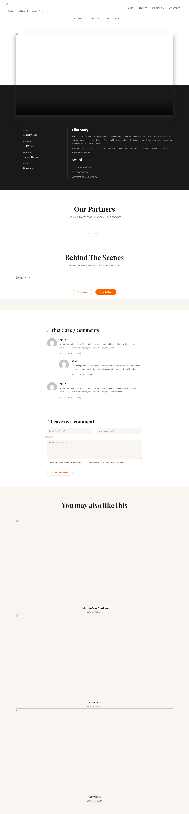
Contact (175, 8)
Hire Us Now (106, 292)
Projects (158, 8)
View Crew (82, 292)
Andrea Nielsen (31, 157)
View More (35, 281)
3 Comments (94, 18)
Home (130, 8)
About (143, 8)
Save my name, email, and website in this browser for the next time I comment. (87, 462)
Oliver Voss (28, 168)
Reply (78, 353)
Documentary (113, 18)
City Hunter (94, 702)
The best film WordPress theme (94, 608)
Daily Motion (95, 796)
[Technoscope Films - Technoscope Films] (25, 8)
